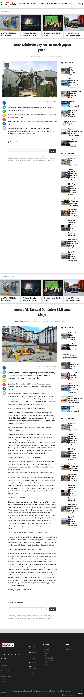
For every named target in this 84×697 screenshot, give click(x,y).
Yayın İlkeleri (5, 668)
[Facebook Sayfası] (2, 654)
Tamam (72, 695)
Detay (65, 695)
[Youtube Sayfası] (12, 654)
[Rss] (20, 654)
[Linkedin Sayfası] (16, 654)
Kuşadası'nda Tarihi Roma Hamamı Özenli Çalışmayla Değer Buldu (73, 243)
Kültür (41, 3)
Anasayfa (5, 11)
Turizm (46, 662)
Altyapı (29, 3)
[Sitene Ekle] (6, 658)
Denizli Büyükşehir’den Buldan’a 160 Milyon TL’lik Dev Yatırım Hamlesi (73, 83)
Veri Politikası (5, 670)
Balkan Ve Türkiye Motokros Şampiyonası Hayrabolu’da (72, 256)
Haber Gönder (5, 681)
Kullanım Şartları (6, 677)
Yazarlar (34, 659)
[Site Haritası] (2, 658)
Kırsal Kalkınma (64, 3)
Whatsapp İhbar (6, 679)
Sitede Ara (69, 649)
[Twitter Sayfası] (5, 654)
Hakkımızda (4, 666)
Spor (45, 665)
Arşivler (34, 663)
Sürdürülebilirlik (51, 3)
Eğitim (35, 3)
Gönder (52, 151)
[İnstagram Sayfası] (9, 654)
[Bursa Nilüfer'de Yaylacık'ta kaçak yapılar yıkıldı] (29, 79)
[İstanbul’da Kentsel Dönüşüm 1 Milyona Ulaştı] (29, 344)
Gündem (22, 3)
